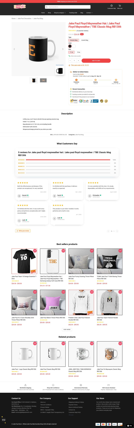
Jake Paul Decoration (24, 18)
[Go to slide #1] (33, 80)
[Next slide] (63, 49)
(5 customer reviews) (82, 30)
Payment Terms (73, 404)
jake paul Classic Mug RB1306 (50, 369)
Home (13, 18)
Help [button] (131, 425)
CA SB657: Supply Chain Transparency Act (52, 412)
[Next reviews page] (117, 231)
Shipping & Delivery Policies (76, 402)
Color (70, 43)
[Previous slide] (14, 49)
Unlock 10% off (3, 420)
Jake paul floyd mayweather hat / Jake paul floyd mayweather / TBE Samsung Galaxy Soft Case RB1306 (51, 279)
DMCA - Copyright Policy (47, 410)
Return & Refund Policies (75, 407)
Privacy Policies (44, 407)
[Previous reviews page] (108, 231)
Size (69, 49)
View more (67, 329)
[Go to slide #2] (43, 80)
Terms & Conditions (45, 404)
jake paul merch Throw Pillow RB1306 (52, 318)
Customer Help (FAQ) (75, 412)
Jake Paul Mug (38, 18)
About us (42, 402)
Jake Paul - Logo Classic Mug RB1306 (24, 369)
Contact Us (72, 410)
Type (69, 37)
